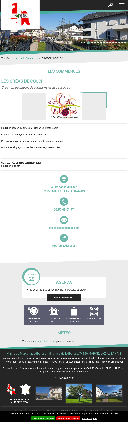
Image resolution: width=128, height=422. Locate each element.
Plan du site (49, 410)
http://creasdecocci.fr (67, 240)
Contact (33, 410)
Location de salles (54, 320)
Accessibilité (91, 410)
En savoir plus (89, 418)
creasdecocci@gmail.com (64, 223)
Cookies (108, 410)
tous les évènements (64, 297)
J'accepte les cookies (43, 418)
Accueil (20, 58)
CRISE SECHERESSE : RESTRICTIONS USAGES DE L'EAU (56, 289)
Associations (94, 318)
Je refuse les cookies (68, 418)
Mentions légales (70, 410)
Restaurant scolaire (34, 320)
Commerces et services (74, 320)
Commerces (32, 58)
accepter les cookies (45, 341)
